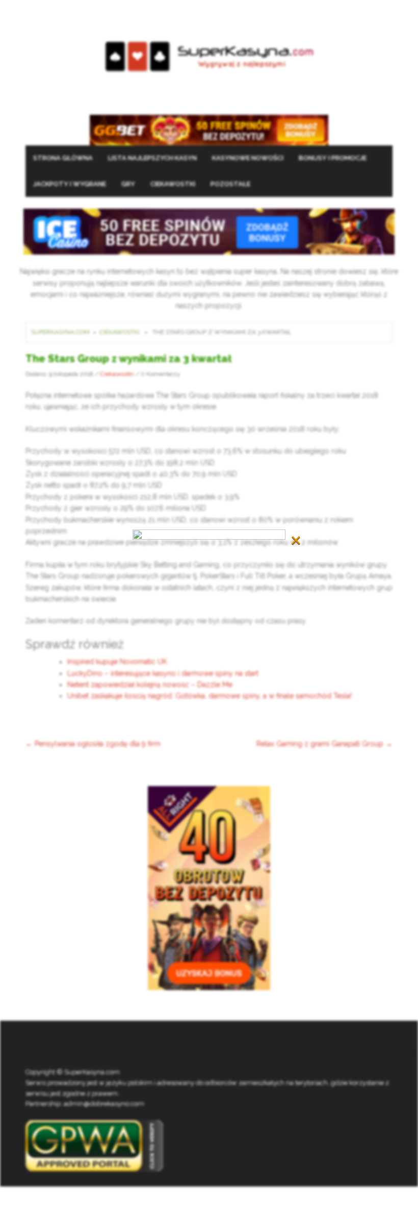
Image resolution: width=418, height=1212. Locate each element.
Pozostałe (230, 184)
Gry (128, 184)
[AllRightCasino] (209, 887)
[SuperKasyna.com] (209, 56)
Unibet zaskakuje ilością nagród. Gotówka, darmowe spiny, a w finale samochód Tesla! (209, 696)
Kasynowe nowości (247, 158)
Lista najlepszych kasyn (152, 158)
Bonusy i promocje (333, 158)
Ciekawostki (172, 184)
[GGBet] (209, 129)
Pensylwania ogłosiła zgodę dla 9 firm (93, 744)
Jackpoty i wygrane (69, 184)
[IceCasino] (209, 230)
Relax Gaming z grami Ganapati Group (324, 744)
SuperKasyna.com (60, 332)
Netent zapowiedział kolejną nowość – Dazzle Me (149, 684)
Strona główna (63, 158)
